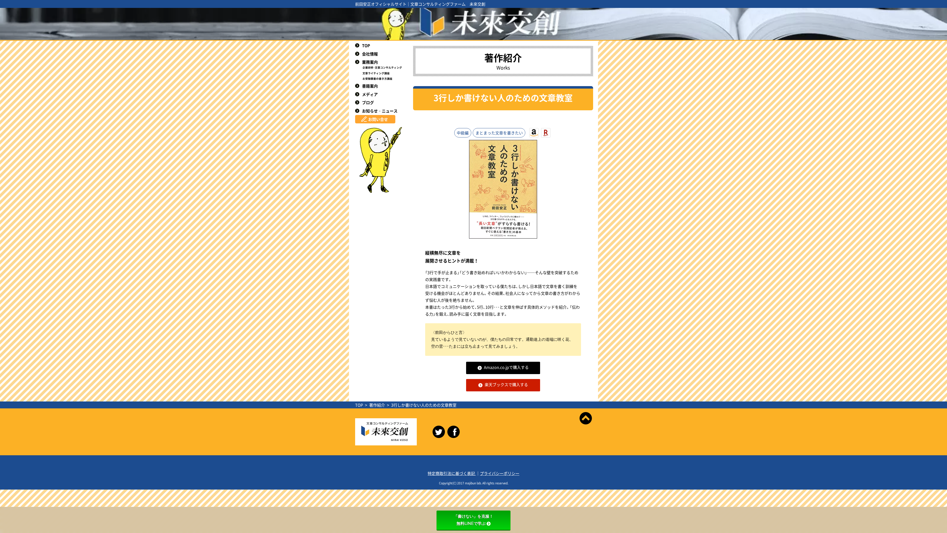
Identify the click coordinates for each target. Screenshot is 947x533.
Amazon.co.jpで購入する (506, 367)
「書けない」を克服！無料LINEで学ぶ (473, 520)
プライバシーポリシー (499, 473)
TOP (366, 45)
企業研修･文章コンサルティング (382, 67)
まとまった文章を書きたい (499, 133)
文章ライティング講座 (376, 73)
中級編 (463, 133)
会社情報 (370, 54)
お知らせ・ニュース (380, 111)
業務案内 (370, 62)
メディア (370, 94)
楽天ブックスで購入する (506, 384)
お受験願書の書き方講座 (377, 78)
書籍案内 (370, 86)
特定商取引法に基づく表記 (452, 473)
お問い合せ (378, 119)
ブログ (368, 102)
